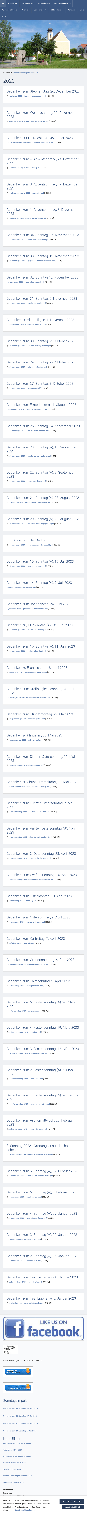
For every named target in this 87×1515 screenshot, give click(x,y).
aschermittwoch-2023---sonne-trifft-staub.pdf (27, 1129)
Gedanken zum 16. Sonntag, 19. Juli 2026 (20, 1416)
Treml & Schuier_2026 (12, 1469)
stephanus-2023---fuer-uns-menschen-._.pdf (27, 96)
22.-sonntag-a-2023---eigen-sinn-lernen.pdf (27, 481)
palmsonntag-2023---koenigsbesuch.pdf (25, 986)
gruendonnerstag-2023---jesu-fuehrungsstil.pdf (28, 964)
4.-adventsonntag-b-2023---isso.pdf (23, 168)
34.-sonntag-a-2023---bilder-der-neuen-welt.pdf (28, 240)
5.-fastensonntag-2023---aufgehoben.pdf (23, 1011)
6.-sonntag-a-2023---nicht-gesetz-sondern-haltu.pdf (30, 1176)
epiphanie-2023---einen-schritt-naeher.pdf (26, 1303)
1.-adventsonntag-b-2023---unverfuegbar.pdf (27, 218)
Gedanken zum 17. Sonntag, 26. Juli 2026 (20, 1408)
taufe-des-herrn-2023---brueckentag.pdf (25, 1282)
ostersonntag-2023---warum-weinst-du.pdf (26, 922)
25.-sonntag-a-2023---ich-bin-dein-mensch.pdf (28, 431)
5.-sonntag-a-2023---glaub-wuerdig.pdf (25, 1197)
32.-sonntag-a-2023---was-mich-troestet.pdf (25, 282)
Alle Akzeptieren (72, 1501)
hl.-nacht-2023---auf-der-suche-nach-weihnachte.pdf (30, 142)
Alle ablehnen (73, 1507)
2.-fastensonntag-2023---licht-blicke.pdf (25, 1079)
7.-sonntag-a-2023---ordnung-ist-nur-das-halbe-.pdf (30, 1154)
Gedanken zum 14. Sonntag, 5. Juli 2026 (20, 1431)
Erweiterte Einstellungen (25, 1510)
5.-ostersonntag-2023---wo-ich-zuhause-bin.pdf (28, 812)
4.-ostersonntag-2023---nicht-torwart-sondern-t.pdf (30, 837)
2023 (36, 73)
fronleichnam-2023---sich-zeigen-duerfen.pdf (27, 672)
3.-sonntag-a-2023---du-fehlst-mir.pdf (24, 1239)
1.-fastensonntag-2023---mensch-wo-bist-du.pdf (29, 1104)
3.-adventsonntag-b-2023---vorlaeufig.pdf (26, 193)
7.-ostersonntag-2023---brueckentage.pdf (26, 765)
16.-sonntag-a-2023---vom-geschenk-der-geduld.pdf (30, 545)
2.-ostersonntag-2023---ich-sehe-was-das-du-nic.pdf (30, 879)
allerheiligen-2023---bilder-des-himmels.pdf (27, 324)
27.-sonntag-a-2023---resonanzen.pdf (24, 388)
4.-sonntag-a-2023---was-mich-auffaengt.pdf (27, 1218)
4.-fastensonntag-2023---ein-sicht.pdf (24, 1032)
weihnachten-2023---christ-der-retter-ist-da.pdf (28, 121)
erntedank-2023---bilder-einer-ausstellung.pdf (27, 409)
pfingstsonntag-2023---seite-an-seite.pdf (25, 740)
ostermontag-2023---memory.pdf (22, 901)
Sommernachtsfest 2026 (13, 1482)
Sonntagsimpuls (27, 73)
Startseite (16, 73)
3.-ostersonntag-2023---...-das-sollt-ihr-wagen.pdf (29, 858)
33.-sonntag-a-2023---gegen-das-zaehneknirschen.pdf (31, 261)
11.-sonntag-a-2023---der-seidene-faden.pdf (27, 630)
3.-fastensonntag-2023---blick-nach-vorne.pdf (28, 1053)
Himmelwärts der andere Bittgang (17, 1456)
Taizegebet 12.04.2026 (12, 1450)
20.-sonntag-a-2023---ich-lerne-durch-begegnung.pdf (31, 524)
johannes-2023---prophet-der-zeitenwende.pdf (28, 609)
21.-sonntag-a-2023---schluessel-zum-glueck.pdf (29, 502)
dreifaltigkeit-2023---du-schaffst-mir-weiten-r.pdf (29, 697)
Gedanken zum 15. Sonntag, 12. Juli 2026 (20, 1423)
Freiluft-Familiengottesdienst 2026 (17, 1476)
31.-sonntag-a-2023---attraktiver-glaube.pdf (27, 303)
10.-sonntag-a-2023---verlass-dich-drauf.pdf (27, 651)
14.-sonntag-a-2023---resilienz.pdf (21, 587)
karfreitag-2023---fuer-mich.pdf (21, 943)
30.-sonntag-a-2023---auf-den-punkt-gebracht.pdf (29, 346)
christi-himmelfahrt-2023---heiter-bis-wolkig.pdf (29, 787)
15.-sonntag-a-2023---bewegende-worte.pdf (27, 566)
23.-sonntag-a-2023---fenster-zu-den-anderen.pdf (29, 456)
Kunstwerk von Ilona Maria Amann (17, 1443)
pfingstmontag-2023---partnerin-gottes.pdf (26, 719)
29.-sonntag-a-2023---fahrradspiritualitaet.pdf (27, 367)
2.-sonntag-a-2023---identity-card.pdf (24, 1261)
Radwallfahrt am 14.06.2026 (15, 1463)
